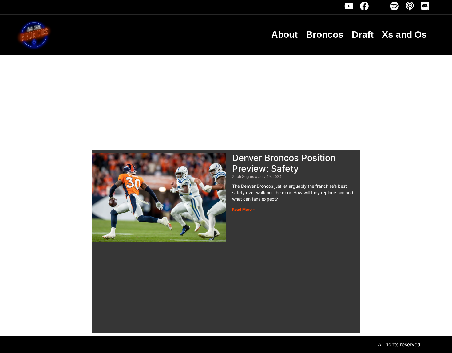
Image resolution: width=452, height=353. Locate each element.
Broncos (324, 34)
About (284, 34)
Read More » (243, 209)
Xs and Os (404, 34)
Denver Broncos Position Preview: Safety (283, 163)
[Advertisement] (226, 101)
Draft (363, 34)
